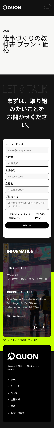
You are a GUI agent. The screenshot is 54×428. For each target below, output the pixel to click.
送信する (27, 225)
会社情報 (15, 399)
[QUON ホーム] (12, 7)
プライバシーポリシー (19, 214)
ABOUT (15, 392)
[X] (44, 327)
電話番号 (10, 170)
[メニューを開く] (47, 7)
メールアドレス (14, 144)
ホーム (14, 379)
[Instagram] (36, 327)
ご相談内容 (11, 197)
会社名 (9, 183)
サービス (15, 386)
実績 (13, 406)
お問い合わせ (17, 412)
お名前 (9, 157)
